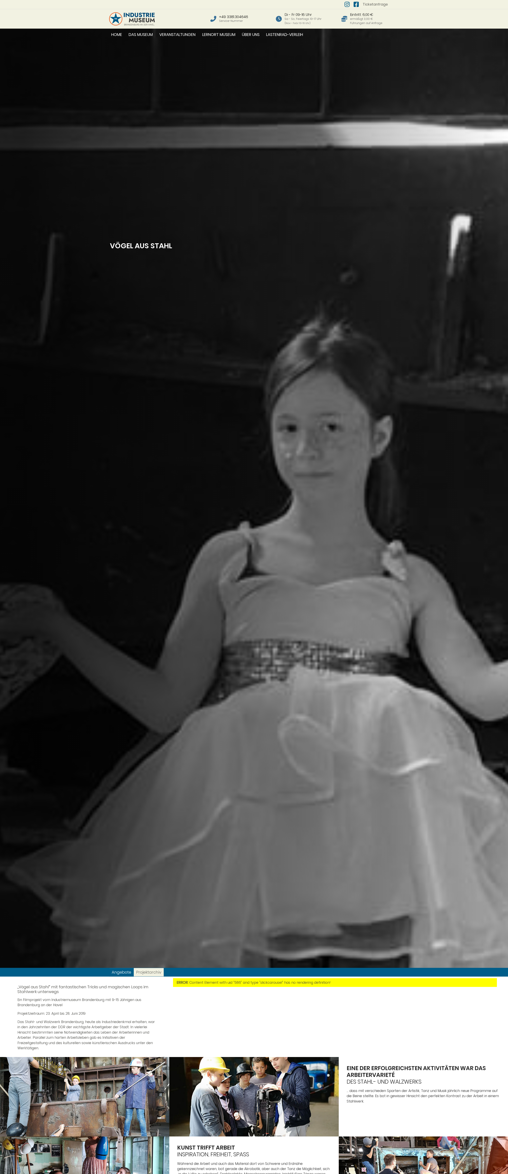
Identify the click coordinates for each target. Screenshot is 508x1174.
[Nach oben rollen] (499, 1165)
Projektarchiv (148, 972)
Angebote (121, 972)
